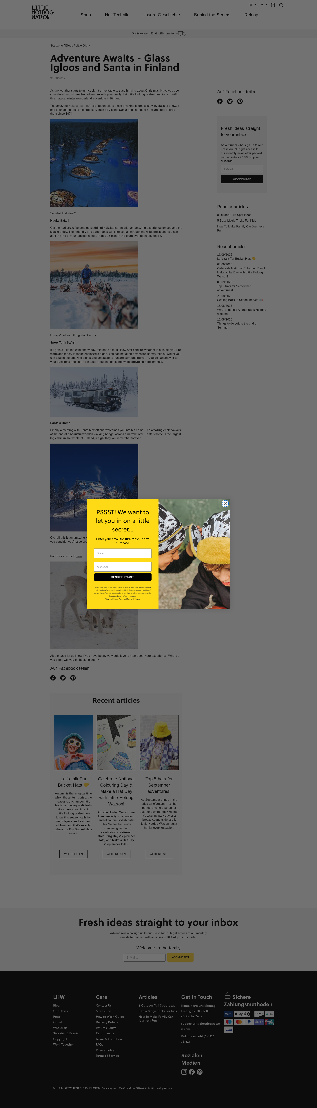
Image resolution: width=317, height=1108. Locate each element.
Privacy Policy (117, 599)
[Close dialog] (225, 503)
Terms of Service (133, 599)
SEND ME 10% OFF (122, 577)
